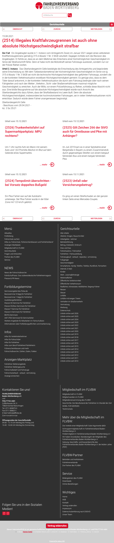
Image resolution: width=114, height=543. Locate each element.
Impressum (67, 508)
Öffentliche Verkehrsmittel (70, 281)
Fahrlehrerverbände (70, 462)
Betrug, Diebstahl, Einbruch (70, 245)
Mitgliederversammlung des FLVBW (76, 400)
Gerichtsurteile (57, 24)
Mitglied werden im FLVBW (73, 397)
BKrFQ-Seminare (11, 315)
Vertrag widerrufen (69, 506)
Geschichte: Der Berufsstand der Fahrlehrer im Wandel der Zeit (87, 403)
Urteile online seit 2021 (69, 328)
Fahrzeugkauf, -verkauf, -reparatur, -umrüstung (78, 257)
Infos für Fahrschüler (12, 339)
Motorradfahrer (66, 278)
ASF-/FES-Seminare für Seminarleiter (19, 318)
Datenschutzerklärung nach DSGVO (76, 512)
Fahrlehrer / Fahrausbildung (71, 254)
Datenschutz (65, 310)
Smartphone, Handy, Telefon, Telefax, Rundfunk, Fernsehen (83, 266)
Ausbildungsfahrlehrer (13, 300)
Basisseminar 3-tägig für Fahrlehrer (18, 294)
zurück (57, 29)
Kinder (62, 272)
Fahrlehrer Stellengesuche (14, 367)
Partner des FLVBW (12, 257)
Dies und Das (65, 248)
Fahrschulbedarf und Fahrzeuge (16, 370)
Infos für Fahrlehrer (11, 342)
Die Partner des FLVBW (71, 465)
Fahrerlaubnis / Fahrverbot (70, 251)
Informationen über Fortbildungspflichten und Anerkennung (27, 324)
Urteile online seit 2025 (69, 316)
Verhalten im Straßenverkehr (71, 302)
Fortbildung (8, 236)
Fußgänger (64, 260)
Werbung (63, 307)
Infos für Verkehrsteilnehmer (15, 336)
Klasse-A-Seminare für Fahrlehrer (17, 312)
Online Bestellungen (70, 484)
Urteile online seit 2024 (69, 319)
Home (64, 497)
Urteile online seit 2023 (69, 322)
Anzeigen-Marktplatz (12, 245)
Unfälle (63, 296)
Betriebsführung (66, 242)
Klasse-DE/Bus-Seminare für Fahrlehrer (19, 306)
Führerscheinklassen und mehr (16, 348)
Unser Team (67, 514)
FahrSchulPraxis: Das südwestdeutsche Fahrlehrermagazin (27, 275)
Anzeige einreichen (11, 376)
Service (7, 260)
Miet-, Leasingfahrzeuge (69, 275)
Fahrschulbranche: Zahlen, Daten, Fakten (20, 351)
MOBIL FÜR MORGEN (70, 406)
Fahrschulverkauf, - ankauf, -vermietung (19, 373)
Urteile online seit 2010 (69, 361)
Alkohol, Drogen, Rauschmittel (72, 236)
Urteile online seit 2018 (69, 337)
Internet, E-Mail (66, 269)
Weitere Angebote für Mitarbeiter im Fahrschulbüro (24, 321)
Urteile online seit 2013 (69, 352)
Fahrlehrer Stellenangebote (15, 364)
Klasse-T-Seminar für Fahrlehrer (16, 309)
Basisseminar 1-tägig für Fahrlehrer (18, 297)
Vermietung (65, 304)
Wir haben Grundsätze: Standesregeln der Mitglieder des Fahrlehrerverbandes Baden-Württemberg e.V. (84, 438)
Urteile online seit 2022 (69, 325)
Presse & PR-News (11, 278)
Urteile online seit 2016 (69, 343)
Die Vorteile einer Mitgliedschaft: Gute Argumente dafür (84, 426)
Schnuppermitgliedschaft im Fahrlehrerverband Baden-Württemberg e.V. (83, 430)
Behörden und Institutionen (72, 459)
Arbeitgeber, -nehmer (68, 239)
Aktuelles (8, 233)
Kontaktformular (12, 416)
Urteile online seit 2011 (69, 358)
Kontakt (65, 503)
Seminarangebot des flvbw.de (16, 291)
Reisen (63, 290)
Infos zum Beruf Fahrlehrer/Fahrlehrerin (19, 345)
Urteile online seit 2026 (69, 313)
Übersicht (17, 29)
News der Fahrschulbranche (15, 273)
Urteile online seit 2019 (69, 334)
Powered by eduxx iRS (57, 541)
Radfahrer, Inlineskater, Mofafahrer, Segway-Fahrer (80, 287)
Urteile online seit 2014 (69, 349)
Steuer (62, 293)
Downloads (66, 481)
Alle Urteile (64, 233)
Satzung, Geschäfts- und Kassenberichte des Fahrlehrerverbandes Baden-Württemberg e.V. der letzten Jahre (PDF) (87, 444)
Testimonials (67, 409)
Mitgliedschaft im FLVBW (14, 248)
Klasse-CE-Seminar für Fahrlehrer (17, 303)
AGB (64, 500)
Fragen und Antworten (13, 254)
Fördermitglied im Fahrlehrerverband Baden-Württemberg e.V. (86, 434)
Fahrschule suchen (11, 239)
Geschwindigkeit (66, 263)
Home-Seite (27, 532)
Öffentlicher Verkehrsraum (70, 284)
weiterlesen (96, 29)
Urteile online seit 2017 (69, 340)
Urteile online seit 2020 (69, 331)
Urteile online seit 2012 (69, 355)
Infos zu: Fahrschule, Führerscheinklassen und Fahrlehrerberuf (28, 242)
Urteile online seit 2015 (69, 346)
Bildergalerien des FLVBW (72, 478)
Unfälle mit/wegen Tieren (70, 298)
